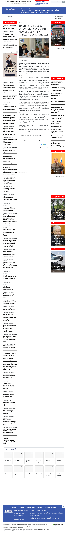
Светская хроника (40, 10)
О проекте (21, 507)
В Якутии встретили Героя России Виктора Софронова (9, 347)
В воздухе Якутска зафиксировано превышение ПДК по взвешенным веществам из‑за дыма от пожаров (10, 131)
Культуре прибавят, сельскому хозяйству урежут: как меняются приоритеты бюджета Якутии (9, 89)
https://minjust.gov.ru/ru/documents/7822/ (39, 529)
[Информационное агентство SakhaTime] (10, 9)
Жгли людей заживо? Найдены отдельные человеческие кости (57, 137)
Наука (57, 10)
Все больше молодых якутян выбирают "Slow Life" (9, 404)
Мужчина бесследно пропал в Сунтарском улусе (9, 150)
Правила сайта (31, 507)
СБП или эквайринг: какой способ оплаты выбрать (57, 131)
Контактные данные (50, 507)
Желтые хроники (45, 9)
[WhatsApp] (43, 144)
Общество (34, 12)
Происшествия (33, 9)
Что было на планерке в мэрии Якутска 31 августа (9, 295)
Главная (14, 507)
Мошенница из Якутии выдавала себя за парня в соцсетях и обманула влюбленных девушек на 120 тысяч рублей (10, 243)
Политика (24, 9)
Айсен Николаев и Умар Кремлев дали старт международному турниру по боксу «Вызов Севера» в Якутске (10, 328)
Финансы (50, 10)
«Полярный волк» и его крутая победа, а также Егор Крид (9, 189)
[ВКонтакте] (41, 144)
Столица (54, 9)
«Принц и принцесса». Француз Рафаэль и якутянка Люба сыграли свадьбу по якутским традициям (57, 109)
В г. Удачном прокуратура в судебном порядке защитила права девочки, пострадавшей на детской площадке (10, 171)
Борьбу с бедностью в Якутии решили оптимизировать (9, 287)
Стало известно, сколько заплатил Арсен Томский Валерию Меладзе (58, 89)
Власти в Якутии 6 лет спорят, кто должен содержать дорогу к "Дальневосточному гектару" (9, 232)
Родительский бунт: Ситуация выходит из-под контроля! (57, 82)
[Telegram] (45, 144)
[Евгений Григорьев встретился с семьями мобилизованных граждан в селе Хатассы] (34, 48)
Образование (25, 12)
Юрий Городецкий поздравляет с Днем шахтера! (8, 412)
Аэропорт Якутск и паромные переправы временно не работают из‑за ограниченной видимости (9, 317)
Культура (23, 10)
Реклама (39, 507)
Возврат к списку (23, 172)
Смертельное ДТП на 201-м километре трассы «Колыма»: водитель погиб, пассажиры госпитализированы (10, 357)
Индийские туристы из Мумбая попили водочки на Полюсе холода (58, 117)
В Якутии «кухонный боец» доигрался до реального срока (9, 98)
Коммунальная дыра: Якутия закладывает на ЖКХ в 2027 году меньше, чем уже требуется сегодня (10, 265)
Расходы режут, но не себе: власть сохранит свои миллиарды (9, 208)
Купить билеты (44, 12)
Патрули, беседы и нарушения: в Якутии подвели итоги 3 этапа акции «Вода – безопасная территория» (10, 160)
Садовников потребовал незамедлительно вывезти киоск (10, 47)
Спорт (30, 10)
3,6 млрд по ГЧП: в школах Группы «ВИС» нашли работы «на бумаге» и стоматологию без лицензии (10, 38)
